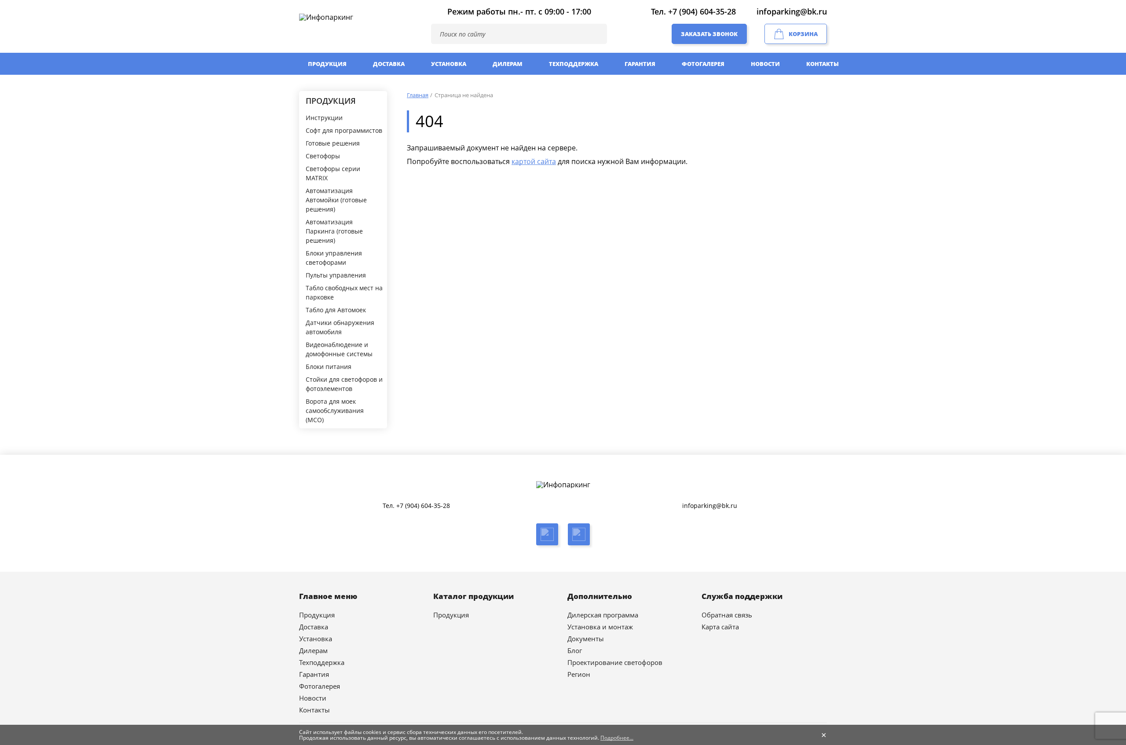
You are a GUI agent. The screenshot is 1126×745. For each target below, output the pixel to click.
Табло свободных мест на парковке (344, 292)
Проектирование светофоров (614, 662)
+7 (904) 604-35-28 (702, 11)
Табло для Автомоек (336, 310)
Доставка (389, 64)
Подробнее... (616, 737)
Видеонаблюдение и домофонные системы (339, 349)
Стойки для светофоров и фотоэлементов (344, 384)
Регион (578, 674)
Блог (574, 650)
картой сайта (534, 161)
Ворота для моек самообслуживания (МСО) (335, 410)
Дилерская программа (602, 614)
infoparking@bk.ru (792, 11)
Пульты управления (336, 275)
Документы (585, 638)
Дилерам (508, 64)
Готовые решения (333, 143)
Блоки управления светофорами (334, 258)
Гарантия (640, 64)
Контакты (822, 64)
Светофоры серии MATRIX (333, 173)
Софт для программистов (344, 130)
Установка (448, 64)
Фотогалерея (703, 64)
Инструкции (324, 117)
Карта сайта (720, 626)
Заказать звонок (709, 34)
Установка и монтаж (600, 626)
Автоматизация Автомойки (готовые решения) (336, 199)
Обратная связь (727, 614)
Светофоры (323, 156)
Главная (417, 95)
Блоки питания (328, 366)
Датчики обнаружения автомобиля (340, 327)
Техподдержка (573, 63)
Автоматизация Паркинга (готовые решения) (334, 231)
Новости (765, 64)
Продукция (327, 63)
